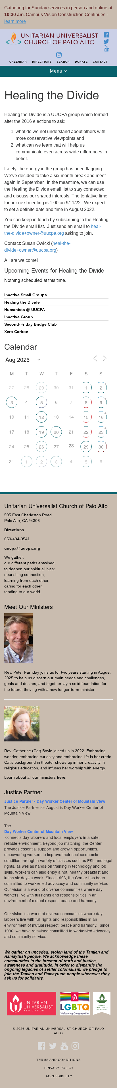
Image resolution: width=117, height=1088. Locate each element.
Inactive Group (18, 317)
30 (101, 446)
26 (41, 446)
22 (86, 432)
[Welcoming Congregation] (76, 1003)
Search (63, 61)
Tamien (93, 952)
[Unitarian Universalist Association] (32, 1003)
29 (41, 387)
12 (41, 417)
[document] (58, 281)
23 (101, 432)
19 (41, 432)
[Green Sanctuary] (103, 1003)
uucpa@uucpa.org (22, 548)
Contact (100, 61)
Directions (42, 61)
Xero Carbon (16, 332)
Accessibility (59, 1076)
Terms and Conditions (58, 1059)
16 (101, 417)
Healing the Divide (22, 302)
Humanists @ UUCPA (24, 310)
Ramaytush (15, 956)
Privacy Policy (59, 1068)
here (61, 777)
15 (86, 417)
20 (56, 432)
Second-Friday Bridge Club (30, 324)
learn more (15, 21)
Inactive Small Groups (25, 295)
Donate (81, 61)
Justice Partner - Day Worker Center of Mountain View (54, 801)
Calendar (18, 61)
